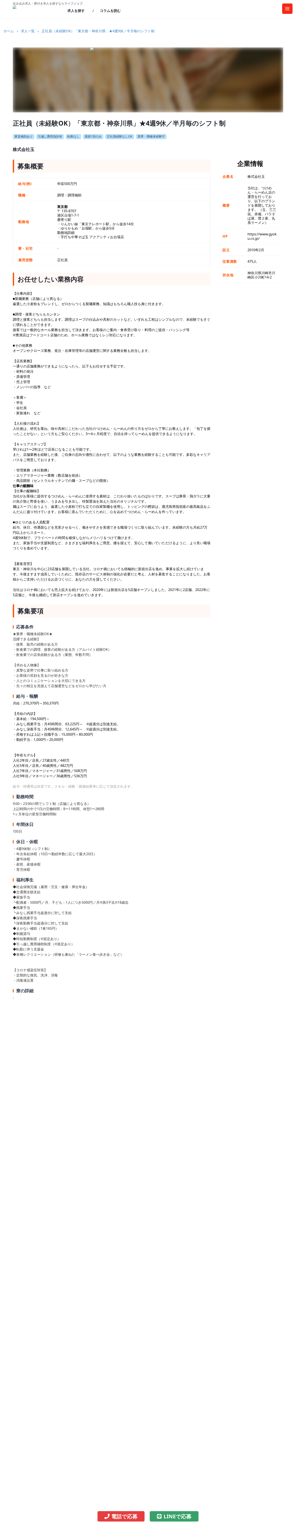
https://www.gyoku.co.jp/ (262, 236)
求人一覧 (28, 31)
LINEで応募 (178, 1516)
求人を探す (76, 10)
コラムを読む (110, 10)
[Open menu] (287, 8)
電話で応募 (124, 1516)
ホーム (8, 31)
